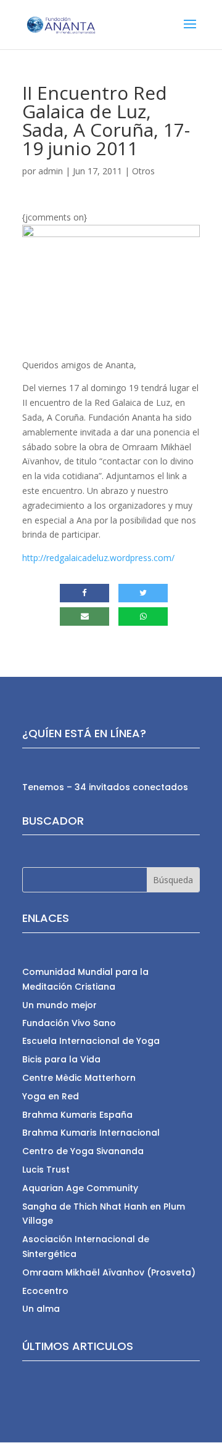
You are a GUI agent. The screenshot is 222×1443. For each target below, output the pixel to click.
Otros (143, 171)
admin (50, 171)
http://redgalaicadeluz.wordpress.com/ (98, 558)
